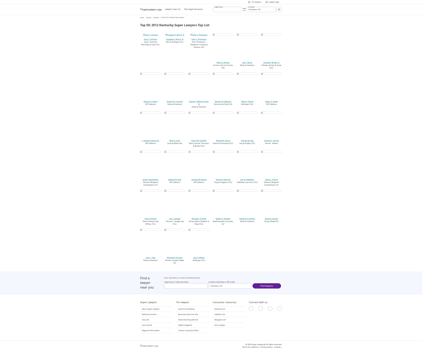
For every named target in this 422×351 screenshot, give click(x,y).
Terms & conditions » (251, 347)
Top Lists (148, 17)
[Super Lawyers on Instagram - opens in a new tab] (260, 308)
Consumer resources (224, 302)
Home (142, 17)
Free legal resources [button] (193, 9)
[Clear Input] (239, 9)
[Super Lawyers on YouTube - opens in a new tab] (270, 308)
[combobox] (227, 9)
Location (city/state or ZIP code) (221, 282)
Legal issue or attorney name (176, 282)
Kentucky (156, 17)
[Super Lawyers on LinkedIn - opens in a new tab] (279, 308)
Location (251, 7)
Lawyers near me (173, 9)
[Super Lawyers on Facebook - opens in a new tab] (251, 308)
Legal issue (218, 7)
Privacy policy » (267, 347)
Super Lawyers (148, 302)
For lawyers (182, 302)
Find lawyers (266, 285)
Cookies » (278, 347)
